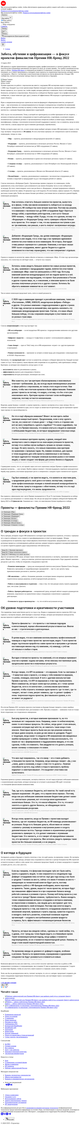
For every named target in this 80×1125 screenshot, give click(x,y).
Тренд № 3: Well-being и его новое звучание (15, 554)
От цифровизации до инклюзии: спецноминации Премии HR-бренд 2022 (31, 1007)
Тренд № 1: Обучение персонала (12, 550)
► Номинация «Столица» (10, 520)
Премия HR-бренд (18, 70)
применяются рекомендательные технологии (42, 1108)
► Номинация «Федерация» (10, 516)
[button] (3, 38)
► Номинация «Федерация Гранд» (12, 514)
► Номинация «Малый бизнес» (11, 523)
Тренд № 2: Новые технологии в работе (14, 552)
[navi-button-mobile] (3, 44)
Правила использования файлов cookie (36, 13)
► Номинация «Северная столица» (13, 525)
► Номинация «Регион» (9, 518)
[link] (4, 33)
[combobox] (9, 1119)
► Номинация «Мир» (8, 512)
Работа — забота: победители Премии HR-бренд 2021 (24, 1004)
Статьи (7, 49)
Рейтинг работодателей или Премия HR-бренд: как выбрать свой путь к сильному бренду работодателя (42, 1000)
